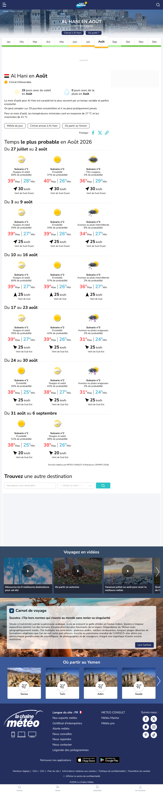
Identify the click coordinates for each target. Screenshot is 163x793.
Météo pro (108, 723)
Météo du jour (15, 126)
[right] (157, 572)
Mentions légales (21, 771)
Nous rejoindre (62, 739)
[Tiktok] (154, 735)
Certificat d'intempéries (67, 723)
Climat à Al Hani (72, 32)
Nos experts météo (65, 718)
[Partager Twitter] (100, 133)
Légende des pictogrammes (71, 750)
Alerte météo (61, 728)
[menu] (4, 4)
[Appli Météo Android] (109, 760)
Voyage (5, 11)
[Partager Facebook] (93, 133)
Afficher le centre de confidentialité (83, 776)
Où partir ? (93, 32)
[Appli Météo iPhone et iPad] (86, 760)
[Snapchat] (146, 727)
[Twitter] (154, 719)
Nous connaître (62, 734)
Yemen (12, 11)
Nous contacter (62, 745)
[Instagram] (154, 727)
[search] (158, 4)
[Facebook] (146, 719)
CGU (34, 771)
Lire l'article (144, 645)
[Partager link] (107, 133)
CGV (42, 771)
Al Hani (20, 11)
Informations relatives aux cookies (79, 771)
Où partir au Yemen (76, 126)
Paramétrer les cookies (139, 771)
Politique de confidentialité (112, 771)
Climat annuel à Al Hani (43, 126)
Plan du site (53, 771)
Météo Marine (110, 718)
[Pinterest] (146, 735)
